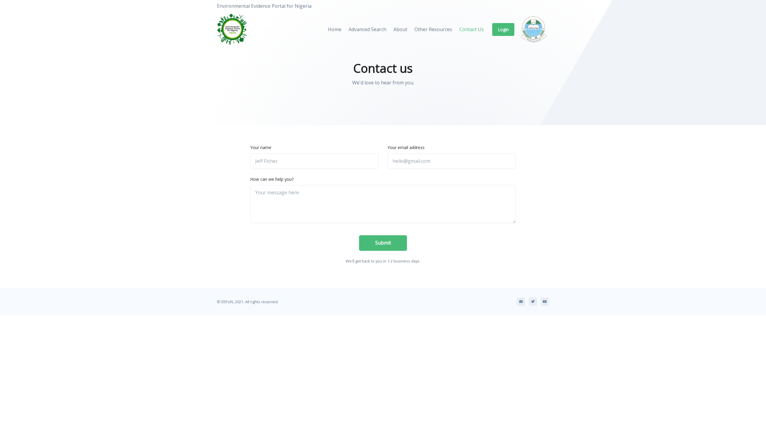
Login (503, 29)
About (400, 29)
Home (334, 29)
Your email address (406, 147)
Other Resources (433, 29)
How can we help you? (272, 179)
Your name (260, 147)
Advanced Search (367, 29)
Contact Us (471, 29)
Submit (383, 242)
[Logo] (235, 30)
